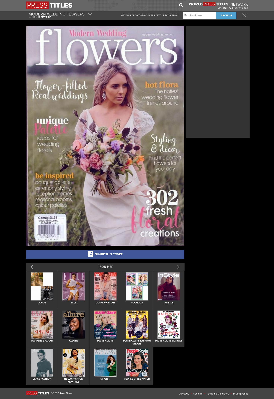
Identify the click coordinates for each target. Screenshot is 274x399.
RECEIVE (226, 15)
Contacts (197, 393)
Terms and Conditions (218, 393)
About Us (184, 393)
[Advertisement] (218, 53)
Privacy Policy (240, 393)
